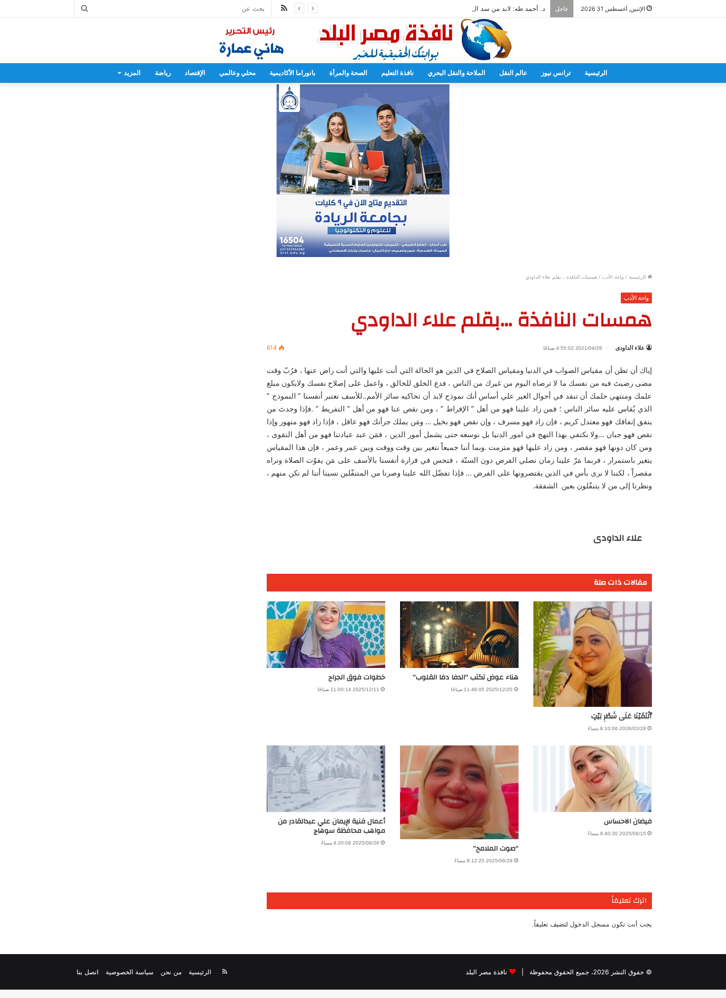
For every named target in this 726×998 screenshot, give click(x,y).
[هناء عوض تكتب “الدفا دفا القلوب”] (459, 634)
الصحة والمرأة (348, 72)
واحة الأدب (613, 277)
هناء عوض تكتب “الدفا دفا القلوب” (466, 677)
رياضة (163, 72)
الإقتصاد (195, 72)
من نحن (171, 972)
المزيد (132, 72)
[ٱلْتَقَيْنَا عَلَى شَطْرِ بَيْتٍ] (592, 654)
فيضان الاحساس (627, 821)
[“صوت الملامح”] (459, 792)
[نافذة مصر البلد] (363, 40)
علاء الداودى (630, 347)
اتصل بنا (88, 972)
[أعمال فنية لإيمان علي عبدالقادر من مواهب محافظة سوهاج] (326, 778)
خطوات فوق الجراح (356, 677)
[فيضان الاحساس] (592, 778)
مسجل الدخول (589, 924)
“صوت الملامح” (496, 848)
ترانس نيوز (556, 72)
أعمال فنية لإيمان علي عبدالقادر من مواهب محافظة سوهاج (331, 826)
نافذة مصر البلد (486, 972)
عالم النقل (513, 72)
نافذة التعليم (397, 72)
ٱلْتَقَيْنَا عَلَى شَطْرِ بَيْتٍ (621, 716)
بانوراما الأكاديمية (293, 72)
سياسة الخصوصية (130, 972)
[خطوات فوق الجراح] (326, 634)
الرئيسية (596, 72)
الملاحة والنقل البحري (456, 72)
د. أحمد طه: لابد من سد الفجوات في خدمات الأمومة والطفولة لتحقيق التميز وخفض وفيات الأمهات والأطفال (399, 8)
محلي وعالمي (237, 72)
